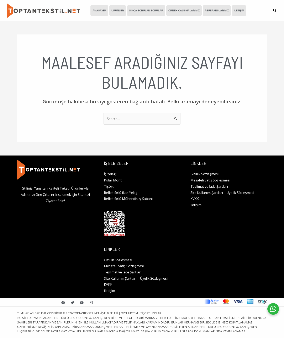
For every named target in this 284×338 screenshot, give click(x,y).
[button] (275, 10)
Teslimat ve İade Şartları (122, 272)
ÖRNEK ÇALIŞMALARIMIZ (184, 10)
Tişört (109, 186)
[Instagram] (91, 302)
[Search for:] (142, 118)
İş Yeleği (110, 174)
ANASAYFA (99, 10)
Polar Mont (113, 180)
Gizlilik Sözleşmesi (118, 260)
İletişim (109, 290)
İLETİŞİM (239, 10)
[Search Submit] (176, 118)
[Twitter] (72, 302)
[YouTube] (82, 302)
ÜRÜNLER (117, 10)
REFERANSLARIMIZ (217, 10)
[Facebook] (63, 302)
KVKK (108, 284)
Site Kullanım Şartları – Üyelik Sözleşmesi (136, 278)
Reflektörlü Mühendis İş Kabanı (128, 198)
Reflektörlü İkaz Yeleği (121, 192)
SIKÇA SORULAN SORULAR (146, 10)
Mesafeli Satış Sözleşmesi (124, 266)
